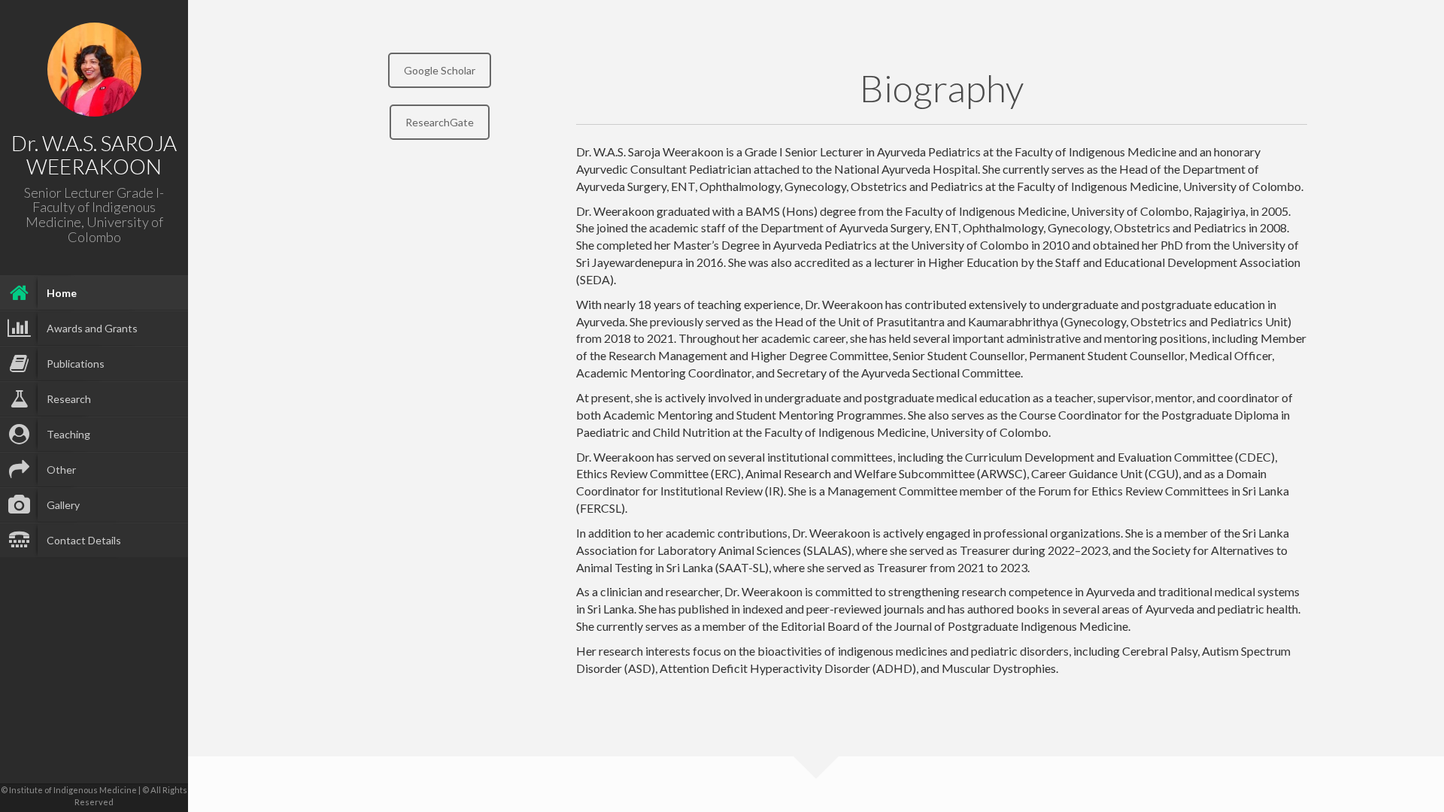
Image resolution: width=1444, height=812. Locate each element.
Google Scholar (439, 70)
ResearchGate (439, 122)
